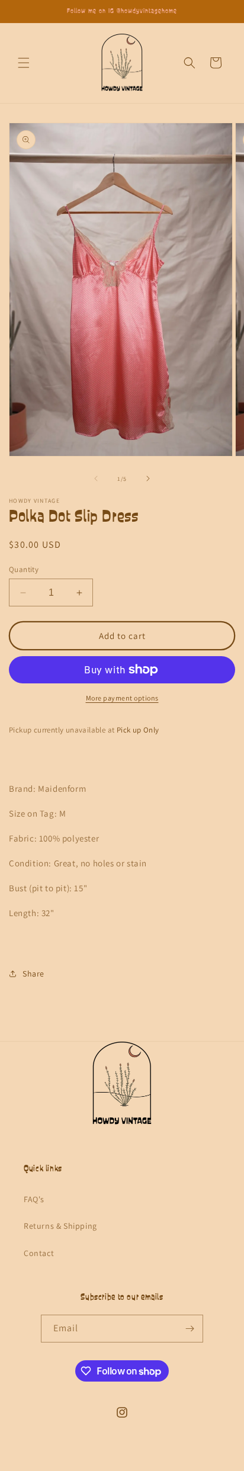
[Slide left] (96, 478)
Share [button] (33, 973)
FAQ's (34, 1199)
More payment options (122, 697)
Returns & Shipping (60, 1226)
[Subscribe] (189, 1328)
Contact (39, 1253)
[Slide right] (148, 478)
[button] (24, 63)
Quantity (23, 569)
